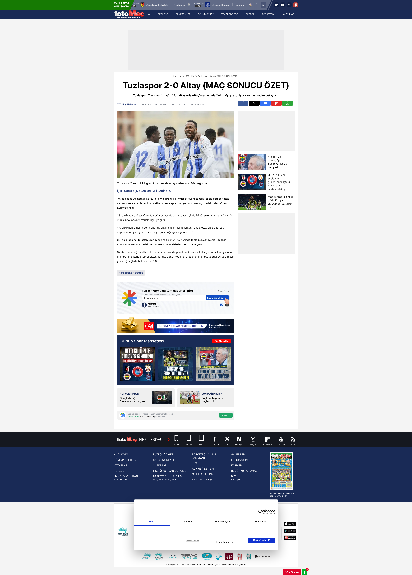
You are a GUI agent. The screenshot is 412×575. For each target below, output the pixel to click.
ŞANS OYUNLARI (163, 460)
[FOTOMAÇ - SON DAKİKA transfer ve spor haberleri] (129, 14)
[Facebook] (243, 103)
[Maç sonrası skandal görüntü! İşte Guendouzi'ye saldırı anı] (252, 202)
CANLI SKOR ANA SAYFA (122, 5)
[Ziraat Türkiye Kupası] (295, 4)
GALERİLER (238, 454)
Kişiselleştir (222, 542)
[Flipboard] (276, 103)
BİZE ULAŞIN (236, 478)
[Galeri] (282, 4)
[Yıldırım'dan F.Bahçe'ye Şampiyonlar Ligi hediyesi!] (252, 162)
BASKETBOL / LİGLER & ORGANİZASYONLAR (167, 478)
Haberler (177, 76)
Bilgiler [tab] (188, 521)
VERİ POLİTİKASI (202, 479)
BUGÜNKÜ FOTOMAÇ (244, 470)
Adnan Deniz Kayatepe (131, 272)
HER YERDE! (150, 439)
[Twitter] (254, 103)
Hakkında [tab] (260, 521)
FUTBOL (119, 470)
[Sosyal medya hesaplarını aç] (289, 4)
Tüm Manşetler (222, 341)
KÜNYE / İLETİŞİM (203, 468)
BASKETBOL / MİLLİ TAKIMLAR (204, 456)
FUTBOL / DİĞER (163, 454)
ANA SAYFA (121, 454)
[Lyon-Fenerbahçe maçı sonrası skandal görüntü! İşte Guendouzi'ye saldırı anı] (175, 364)
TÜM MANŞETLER (125, 460)
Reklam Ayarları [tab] (224, 521)
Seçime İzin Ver (192, 540)
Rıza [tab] (151, 521)
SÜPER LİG (159, 465)
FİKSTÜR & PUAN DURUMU (169, 470)
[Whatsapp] (287, 103)
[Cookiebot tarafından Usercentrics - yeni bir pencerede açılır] (261, 511)
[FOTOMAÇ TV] (276, 4)
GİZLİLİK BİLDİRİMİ (203, 474)
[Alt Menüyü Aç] (149, 14)
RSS (194, 463)
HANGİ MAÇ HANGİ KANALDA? (126, 478)
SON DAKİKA (292, 572)
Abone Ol (225, 415)
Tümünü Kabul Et (261, 540)
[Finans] (175, 325)
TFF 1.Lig (190, 76)
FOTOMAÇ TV (239, 460)
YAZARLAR (120, 465)
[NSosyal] (265, 103)
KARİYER (236, 465)
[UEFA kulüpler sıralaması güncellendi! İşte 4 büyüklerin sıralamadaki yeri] (252, 182)
